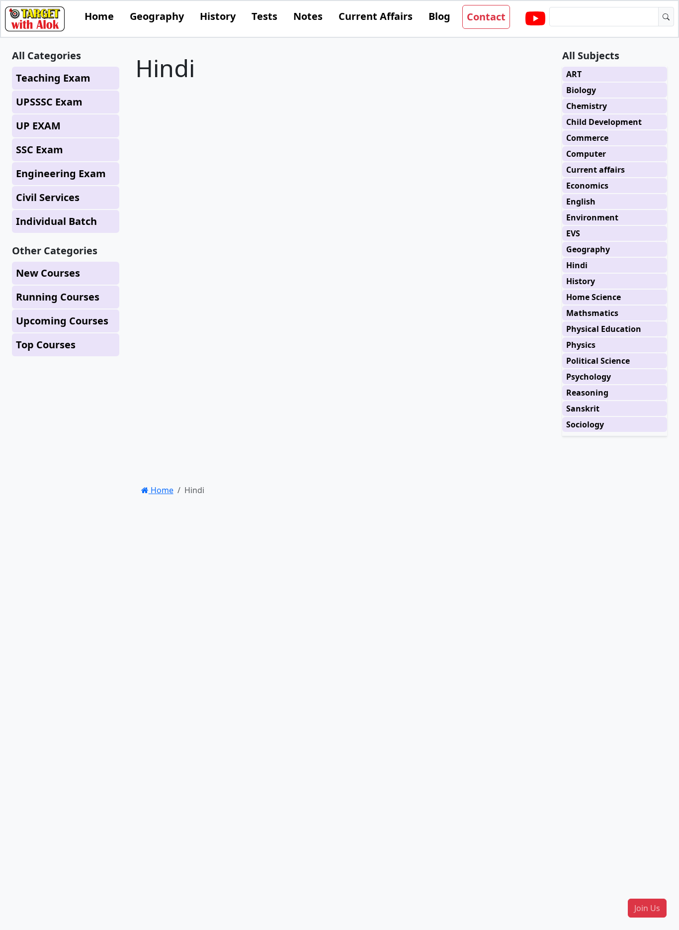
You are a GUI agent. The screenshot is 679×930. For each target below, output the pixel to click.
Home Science (593, 297)
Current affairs (595, 169)
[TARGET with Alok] (535, 19)
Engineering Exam (61, 173)
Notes (308, 16)
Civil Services (48, 197)
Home (99, 16)
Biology (581, 90)
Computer (586, 153)
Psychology (588, 376)
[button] (647, 908)
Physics (580, 344)
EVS (573, 233)
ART (574, 74)
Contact (486, 16)
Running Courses (57, 297)
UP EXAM (38, 125)
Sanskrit (582, 408)
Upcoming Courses (62, 320)
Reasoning (587, 392)
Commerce (587, 137)
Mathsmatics (592, 313)
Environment (592, 217)
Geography (157, 16)
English (580, 201)
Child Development (604, 121)
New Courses (48, 273)
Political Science (598, 360)
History (218, 16)
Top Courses (46, 344)
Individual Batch (56, 221)
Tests (264, 16)
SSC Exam (39, 149)
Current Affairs (376, 16)
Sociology (585, 424)
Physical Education (603, 328)
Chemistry (586, 106)
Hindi (577, 265)
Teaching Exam (53, 78)
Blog (439, 16)
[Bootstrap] (35, 18)
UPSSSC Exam (49, 101)
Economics (587, 185)
